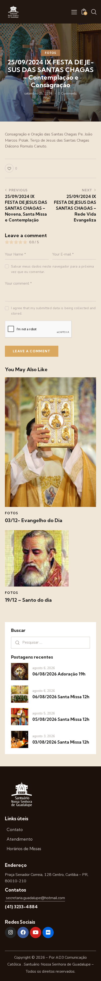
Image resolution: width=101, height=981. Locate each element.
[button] (74, 12)
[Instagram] (10, 932)
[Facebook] (23, 932)
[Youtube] (35, 932)
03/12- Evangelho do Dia (33, 520)
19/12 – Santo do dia (28, 600)
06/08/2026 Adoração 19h (58, 673)
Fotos (50, 53)
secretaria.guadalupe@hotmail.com (35, 898)
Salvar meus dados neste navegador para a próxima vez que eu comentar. (52, 269)
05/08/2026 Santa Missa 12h (60, 719)
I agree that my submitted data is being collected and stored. (53, 311)
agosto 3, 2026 (43, 736)
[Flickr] (48, 932)
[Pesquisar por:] (50, 642)
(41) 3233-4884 (21, 906)
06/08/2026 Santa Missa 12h (60, 696)
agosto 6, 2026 (43, 668)
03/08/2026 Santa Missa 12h (60, 742)
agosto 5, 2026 (43, 713)
